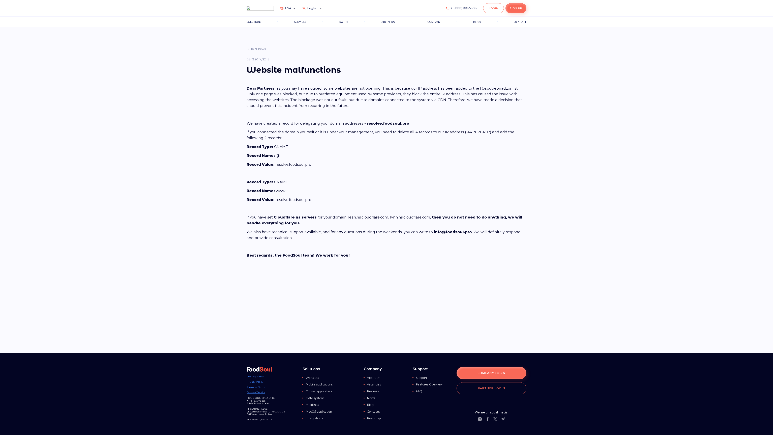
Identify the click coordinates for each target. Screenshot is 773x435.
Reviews (373, 391)
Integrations (314, 418)
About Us (373, 378)
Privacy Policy (255, 381)
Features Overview (429, 384)
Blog (370, 405)
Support (421, 378)
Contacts (373, 411)
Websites (312, 378)
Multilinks (312, 405)
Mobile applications (319, 384)
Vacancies (374, 384)
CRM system (315, 398)
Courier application (319, 391)
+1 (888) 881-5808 (464, 8)
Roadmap (374, 418)
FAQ (419, 391)
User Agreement (256, 376)
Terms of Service (256, 392)
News (371, 398)
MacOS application (319, 411)
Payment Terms (256, 387)
